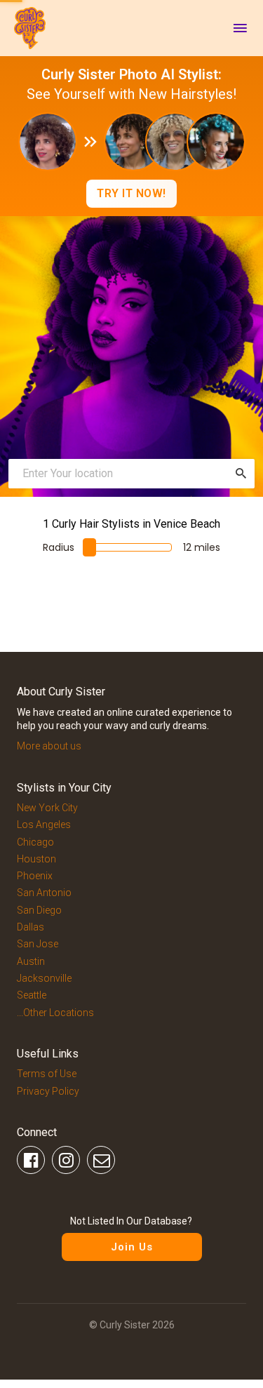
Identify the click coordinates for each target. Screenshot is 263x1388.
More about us (49, 746)
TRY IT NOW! (131, 193)
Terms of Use (46, 1073)
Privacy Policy (48, 1091)
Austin (31, 961)
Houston (36, 859)
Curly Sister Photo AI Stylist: (131, 74)
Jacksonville (44, 978)
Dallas (30, 927)
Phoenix (35, 875)
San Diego (39, 910)
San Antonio (44, 892)
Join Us (132, 1247)
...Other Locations (55, 1012)
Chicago (35, 842)
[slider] (89, 547)
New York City (47, 807)
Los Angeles (44, 824)
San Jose (37, 943)
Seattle (31, 995)
